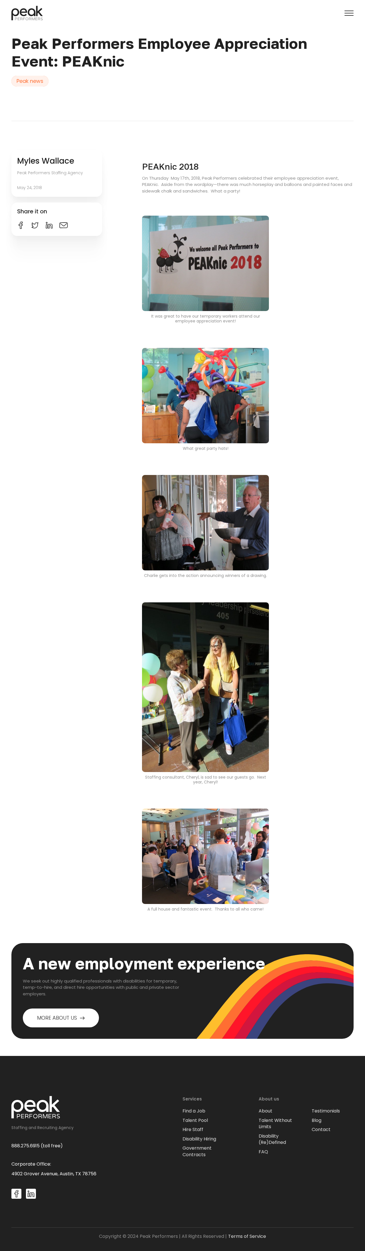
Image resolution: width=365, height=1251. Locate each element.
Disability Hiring (199, 1139)
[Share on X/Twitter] (35, 225)
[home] (27, 13)
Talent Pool (195, 1120)
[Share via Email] (63, 225)
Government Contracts (197, 1151)
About (265, 1111)
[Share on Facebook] (21, 225)
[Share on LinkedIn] (49, 225)
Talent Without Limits (275, 1123)
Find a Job (193, 1111)
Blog (316, 1120)
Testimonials (326, 1111)
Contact (321, 1129)
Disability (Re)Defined (272, 1139)
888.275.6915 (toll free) (37, 1145)
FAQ (263, 1152)
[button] (349, 13)
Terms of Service (247, 1236)
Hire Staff (192, 1129)
